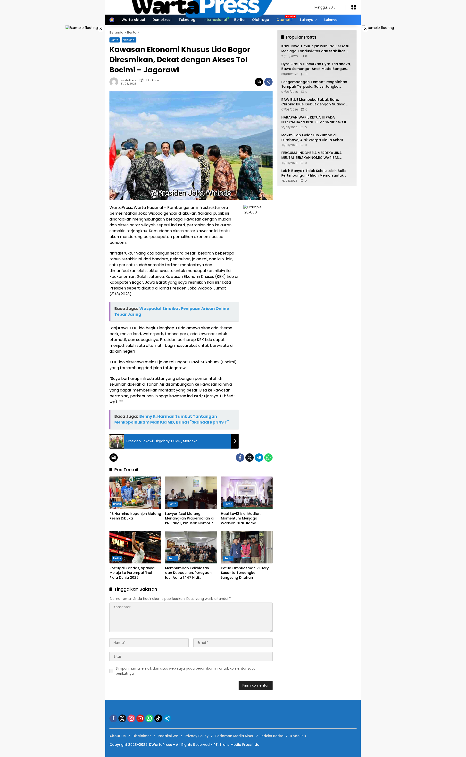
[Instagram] (131, 718)
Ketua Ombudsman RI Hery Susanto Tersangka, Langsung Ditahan (245, 573)
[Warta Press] (207, 7)
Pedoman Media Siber (234, 735)
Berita (117, 504)
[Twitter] (249, 457)
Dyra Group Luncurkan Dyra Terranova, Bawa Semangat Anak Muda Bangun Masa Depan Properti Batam (316, 66)
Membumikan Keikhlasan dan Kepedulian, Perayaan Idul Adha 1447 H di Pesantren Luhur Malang (188, 573)
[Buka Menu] (354, 7)
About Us (117, 735)
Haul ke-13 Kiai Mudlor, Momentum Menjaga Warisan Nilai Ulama (240, 518)
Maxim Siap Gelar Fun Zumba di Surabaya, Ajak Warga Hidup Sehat (312, 137)
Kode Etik (298, 735)
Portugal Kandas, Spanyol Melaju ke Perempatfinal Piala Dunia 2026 (132, 573)
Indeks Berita (271, 735)
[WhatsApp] (268, 457)
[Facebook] (240, 457)
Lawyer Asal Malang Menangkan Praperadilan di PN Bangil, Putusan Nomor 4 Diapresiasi (189, 518)
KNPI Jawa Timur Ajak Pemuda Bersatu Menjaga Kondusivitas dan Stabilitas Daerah (315, 48)
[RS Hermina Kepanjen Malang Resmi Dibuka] (135, 492)
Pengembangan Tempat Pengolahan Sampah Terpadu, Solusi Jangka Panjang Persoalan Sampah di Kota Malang (314, 84)
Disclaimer (142, 735)
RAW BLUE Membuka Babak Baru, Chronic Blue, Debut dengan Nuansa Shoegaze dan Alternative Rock (313, 102)
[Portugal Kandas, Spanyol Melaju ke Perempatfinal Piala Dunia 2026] (135, 547)
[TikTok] (158, 718)
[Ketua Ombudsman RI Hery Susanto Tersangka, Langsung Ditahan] (247, 547)
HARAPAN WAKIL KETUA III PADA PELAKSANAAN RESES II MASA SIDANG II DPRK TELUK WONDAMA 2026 (313, 120)
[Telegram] (259, 457)
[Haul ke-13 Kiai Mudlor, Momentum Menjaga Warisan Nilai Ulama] (247, 492)
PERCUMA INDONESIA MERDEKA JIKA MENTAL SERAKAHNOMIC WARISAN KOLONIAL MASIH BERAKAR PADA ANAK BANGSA (314, 155)
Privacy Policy (196, 735)
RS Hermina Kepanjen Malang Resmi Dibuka (135, 516)
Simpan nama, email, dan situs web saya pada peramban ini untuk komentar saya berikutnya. (186, 671)
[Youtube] (140, 718)
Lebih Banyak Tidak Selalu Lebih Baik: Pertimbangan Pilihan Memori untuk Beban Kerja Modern (313, 173)
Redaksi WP (168, 735)
